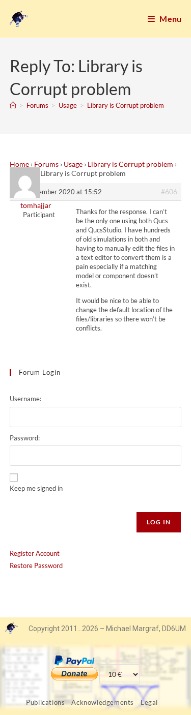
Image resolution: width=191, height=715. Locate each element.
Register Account (35, 553)
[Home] (13, 105)
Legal (149, 702)
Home (19, 164)
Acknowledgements (102, 702)
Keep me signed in (36, 488)
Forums (46, 164)
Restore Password (36, 565)
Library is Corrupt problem (125, 105)
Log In (159, 522)
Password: (25, 438)
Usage (73, 164)
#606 (169, 191)
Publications (45, 702)
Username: (25, 399)
